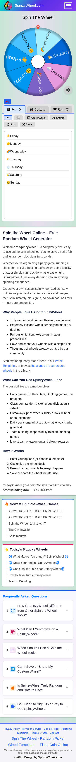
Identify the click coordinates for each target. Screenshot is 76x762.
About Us (67, 728)
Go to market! (17, 536)
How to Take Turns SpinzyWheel (29, 575)
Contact (54, 732)
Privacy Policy (12, 728)
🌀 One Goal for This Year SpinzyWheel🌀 (36, 568)
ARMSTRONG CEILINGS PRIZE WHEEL (35, 511)
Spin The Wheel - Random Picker (38, 738)
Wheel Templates (21, 745)
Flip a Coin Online (54, 745)
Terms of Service (32, 728)
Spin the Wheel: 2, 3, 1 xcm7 (27, 523)
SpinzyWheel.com (29, 5)
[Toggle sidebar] (7, 101)
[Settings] (68, 90)
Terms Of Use (40, 732)
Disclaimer (23, 732)
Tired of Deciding (19, 581)
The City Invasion (19, 529)
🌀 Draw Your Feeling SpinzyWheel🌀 (33, 562)
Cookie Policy (51, 728)
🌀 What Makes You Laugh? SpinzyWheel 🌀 (38, 556)
